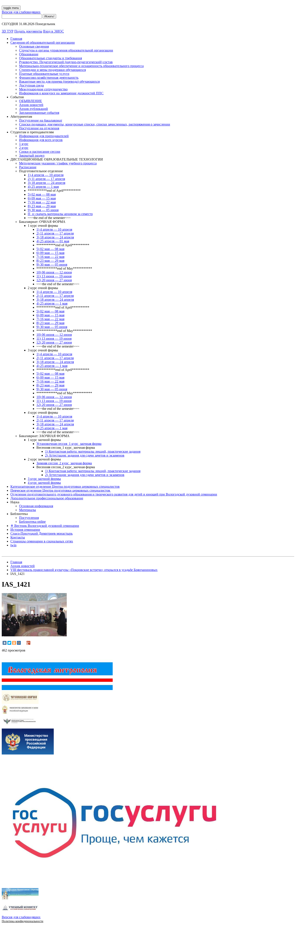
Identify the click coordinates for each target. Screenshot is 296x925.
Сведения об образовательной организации (42, 42)
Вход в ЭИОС (53, 31)
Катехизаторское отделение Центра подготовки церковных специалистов (65, 486)
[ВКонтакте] (5, 643)
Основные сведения (34, 46)
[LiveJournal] (24, 643)
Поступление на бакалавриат (40, 120)
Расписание (27, 167)
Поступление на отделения (39, 128)
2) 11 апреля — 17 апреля (46, 179)
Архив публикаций (33, 109)
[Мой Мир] (19, 643)
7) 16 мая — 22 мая (42, 202)
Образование (28, 54)
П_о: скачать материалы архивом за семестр (60, 214)
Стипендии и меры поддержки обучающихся (52, 70)
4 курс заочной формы (44, 482)
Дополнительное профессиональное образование (46, 498)
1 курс (23, 144)
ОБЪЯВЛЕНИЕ (30, 101)
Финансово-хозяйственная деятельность (48, 77)
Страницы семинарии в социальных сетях (41, 541)
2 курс (23, 148)
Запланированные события (39, 112)
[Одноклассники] (14, 643)
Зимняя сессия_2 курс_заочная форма (64, 463)
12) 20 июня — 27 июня (54, 280)
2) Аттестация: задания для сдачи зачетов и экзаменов (84, 455)
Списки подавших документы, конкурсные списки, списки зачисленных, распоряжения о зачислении (94, 124)
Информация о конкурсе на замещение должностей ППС (61, 93)
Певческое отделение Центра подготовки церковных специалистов (60, 490)
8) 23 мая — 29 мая (42, 206)
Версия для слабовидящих (21, 12)
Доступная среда (31, 85)
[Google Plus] (28, 643)
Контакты (17, 537)
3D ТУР (7, 31)
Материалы (27, 510)
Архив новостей (31, 105)
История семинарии (25, 529)
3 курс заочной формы (44, 479)
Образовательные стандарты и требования (50, 58)
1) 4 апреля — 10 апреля (45, 175)
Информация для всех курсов (41, 140)
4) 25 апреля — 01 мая (52, 241)
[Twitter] (9, 643)
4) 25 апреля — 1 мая (43, 186)
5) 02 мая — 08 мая (42, 194)
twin (13, 545)
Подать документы (28, 31)
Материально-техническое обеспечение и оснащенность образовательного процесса (81, 66)
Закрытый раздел (31, 155)
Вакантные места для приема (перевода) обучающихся (59, 81)
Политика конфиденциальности (22, 921)
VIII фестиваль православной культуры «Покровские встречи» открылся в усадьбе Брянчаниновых (84, 570)
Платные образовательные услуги (44, 74)
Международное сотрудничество (43, 89)
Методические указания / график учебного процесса (58, 163)
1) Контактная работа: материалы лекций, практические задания (92, 451)
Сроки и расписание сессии (39, 151)
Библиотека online (32, 521)
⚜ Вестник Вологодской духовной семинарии (44, 526)
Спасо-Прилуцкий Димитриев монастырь (41, 533)
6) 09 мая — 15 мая (42, 198)
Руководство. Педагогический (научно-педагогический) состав (66, 62)
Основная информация (36, 506)
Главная (16, 38)
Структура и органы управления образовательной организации (66, 50)
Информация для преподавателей (44, 136)
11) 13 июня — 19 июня (54, 276)
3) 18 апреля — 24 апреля (46, 183)
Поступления (29, 518)
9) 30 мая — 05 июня (43, 210)
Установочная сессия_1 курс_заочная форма (68, 444)
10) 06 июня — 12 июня (54, 272)
